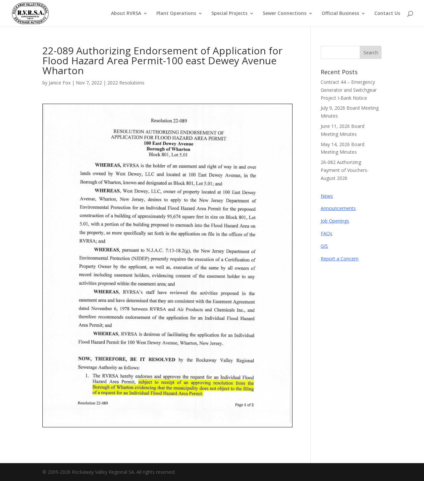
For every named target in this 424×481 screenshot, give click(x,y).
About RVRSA (126, 13)
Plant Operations (176, 13)
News (327, 196)
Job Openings (335, 221)
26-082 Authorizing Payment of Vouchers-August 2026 (345, 170)
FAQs (326, 233)
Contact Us (387, 13)
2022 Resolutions (125, 83)
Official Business (340, 13)
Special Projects (229, 13)
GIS (324, 246)
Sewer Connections (284, 13)
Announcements (338, 208)
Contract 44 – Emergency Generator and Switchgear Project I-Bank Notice (349, 90)
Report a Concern (339, 258)
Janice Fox (60, 83)
